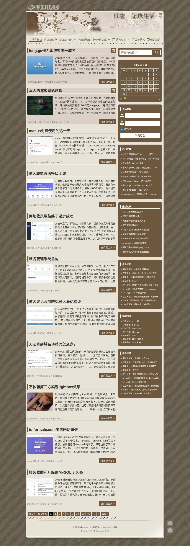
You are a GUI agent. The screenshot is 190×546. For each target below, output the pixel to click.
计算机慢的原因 (129, 172)
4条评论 (50, 205)
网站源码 (86, 39)
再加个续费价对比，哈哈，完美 (146, 374)
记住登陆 (127, 129)
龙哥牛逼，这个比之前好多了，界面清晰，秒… (152, 362)
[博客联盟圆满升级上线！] (40, 196)
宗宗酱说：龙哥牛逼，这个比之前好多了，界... (142, 273)
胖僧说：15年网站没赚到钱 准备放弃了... (140, 277)
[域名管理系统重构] (40, 282)
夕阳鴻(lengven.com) (84, 527)
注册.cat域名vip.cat (131, 181)
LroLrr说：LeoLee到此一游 (134, 293)
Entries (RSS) (88, 531)
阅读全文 (107, 82)
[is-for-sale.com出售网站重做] (40, 452)
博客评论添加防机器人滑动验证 (55, 302)
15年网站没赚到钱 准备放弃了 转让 (145, 366)
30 (88, 514)
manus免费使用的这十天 (50, 131)
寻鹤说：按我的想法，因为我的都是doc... (140, 301)
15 (151, 82)
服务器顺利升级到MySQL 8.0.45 (56, 472)
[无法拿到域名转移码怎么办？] (40, 367)
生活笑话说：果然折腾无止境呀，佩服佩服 (140, 297)
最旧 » (105, 514)
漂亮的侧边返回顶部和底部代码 (136, 252)
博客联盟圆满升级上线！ (49, 173)
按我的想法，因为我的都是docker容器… (147, 390)
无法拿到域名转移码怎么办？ (53, 344)
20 (83, 514)
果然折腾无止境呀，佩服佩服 (147, 386)
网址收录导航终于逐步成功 (51, 216)
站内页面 (121, 39)
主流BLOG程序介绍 (131, 177)
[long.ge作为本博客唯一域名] (40, 73)
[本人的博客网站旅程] (40, 113)
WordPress (109, 527)
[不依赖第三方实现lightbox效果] (40, 410)
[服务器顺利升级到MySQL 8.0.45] (40, 495)
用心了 (135, 370)
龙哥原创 (52, 39)
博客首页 (37, 39)
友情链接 (126, 163)
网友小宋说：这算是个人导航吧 (136, 269)
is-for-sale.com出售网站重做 (53, 430)
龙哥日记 (67, 39)
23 (156, 86)
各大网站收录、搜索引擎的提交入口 (138, 168)
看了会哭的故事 (129, 190)
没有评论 (50, 162)
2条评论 (50, 248)
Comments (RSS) (102, 531)
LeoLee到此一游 (139, 382)
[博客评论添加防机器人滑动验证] (40, 324)
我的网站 (155, 39)
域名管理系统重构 (44, 259)
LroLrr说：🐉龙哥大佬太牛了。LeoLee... (140, 289)
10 (77, 514)
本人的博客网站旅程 (45, 91)
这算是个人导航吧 (142, 358)
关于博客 (140, 39)
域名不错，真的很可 (143, 394)
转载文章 (101, 39)
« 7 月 (123, 98)
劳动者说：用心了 (130, 281)
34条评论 (51, 82)
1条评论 (49, 291)
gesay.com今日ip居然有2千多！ (136, 194)
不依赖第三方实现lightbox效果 (55, 387)
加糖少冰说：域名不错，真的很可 (137, 304)
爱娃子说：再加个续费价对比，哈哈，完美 (140, 285)
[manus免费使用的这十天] (40, 154)
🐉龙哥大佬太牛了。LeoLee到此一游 (147, 378)
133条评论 (53, 122)
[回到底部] (170, 530)
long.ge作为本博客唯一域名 (52, 51)
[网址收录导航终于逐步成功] (40, 239)
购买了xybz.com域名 (131, 185)
